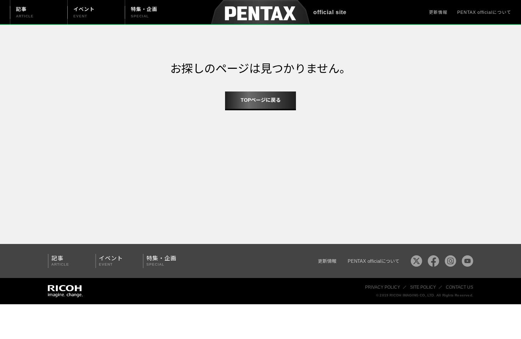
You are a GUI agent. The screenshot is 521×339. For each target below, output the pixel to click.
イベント (111, 260)
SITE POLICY (423, 287)
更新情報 (438, 12)
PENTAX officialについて (484, 12)
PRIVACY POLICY (382, 287)
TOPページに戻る (261, 100)
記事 (60, 260)
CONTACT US (459, 287)
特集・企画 (161, 260)
